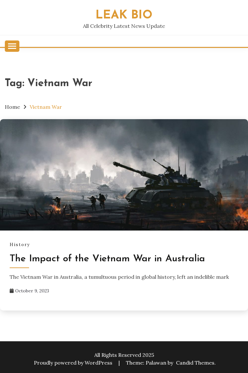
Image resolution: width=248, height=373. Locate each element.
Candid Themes (195, 362)
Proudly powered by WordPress (74, 362)
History (20, 244)
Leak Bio (124, 15)
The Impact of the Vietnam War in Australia (107, 259)
